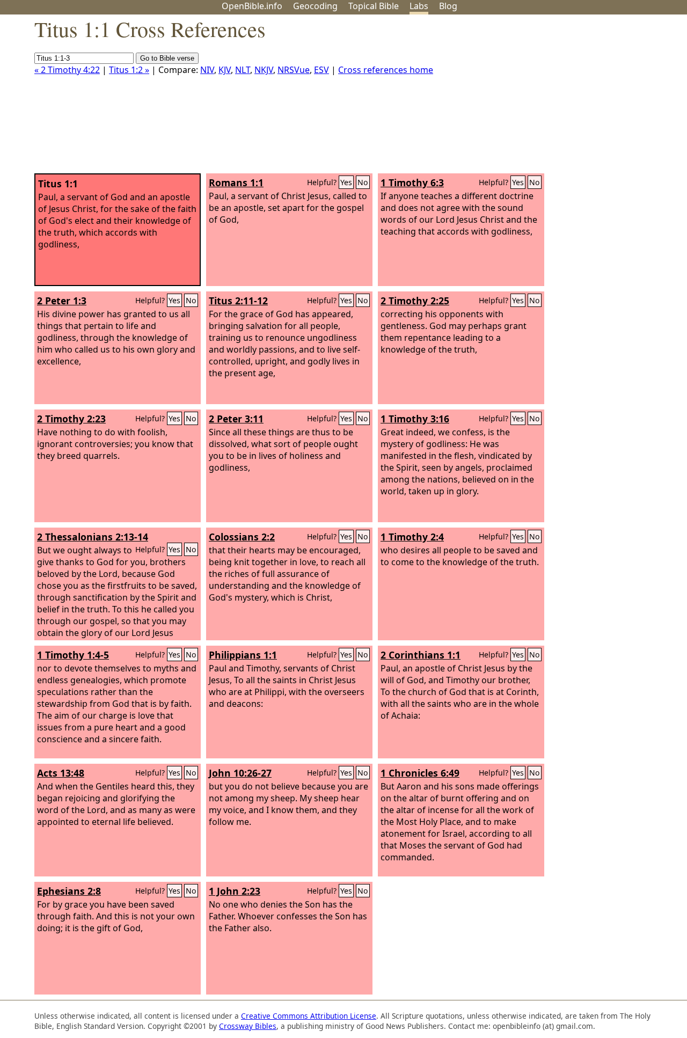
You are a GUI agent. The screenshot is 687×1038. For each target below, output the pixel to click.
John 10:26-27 (240, 772)
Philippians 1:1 (243, 654)
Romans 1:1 (236, 182)
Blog (448, 6)
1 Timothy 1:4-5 (73, 654)
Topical (373, 6)
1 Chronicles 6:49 (420, 772)
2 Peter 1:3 (61, 300)
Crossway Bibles (247, 1026)
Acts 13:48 (60, 772)
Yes (346, 182)
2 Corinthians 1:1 (421, 654)
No (362, 182)
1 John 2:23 (234, 891)
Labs (419, 6)
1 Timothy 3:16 (415, 418)
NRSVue (293, 70)
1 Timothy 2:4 (412, 536)
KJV (224, 70)
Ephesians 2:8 (69, 891)
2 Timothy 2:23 (71, 418)
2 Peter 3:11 (236, 418)
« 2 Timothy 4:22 (67, 70)
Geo (315, 6)
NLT (242, 70)
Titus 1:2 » (129, 70)
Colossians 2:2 (242, 536)
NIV (207, 70)
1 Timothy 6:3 (412, 182)
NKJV (263, 70)
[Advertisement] (578, 98)
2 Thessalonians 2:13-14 (92, 536)
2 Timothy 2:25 (415, 300)
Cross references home (385, 70)
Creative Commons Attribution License (308, 1016)
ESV (321, 70)
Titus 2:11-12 (238, 300)
